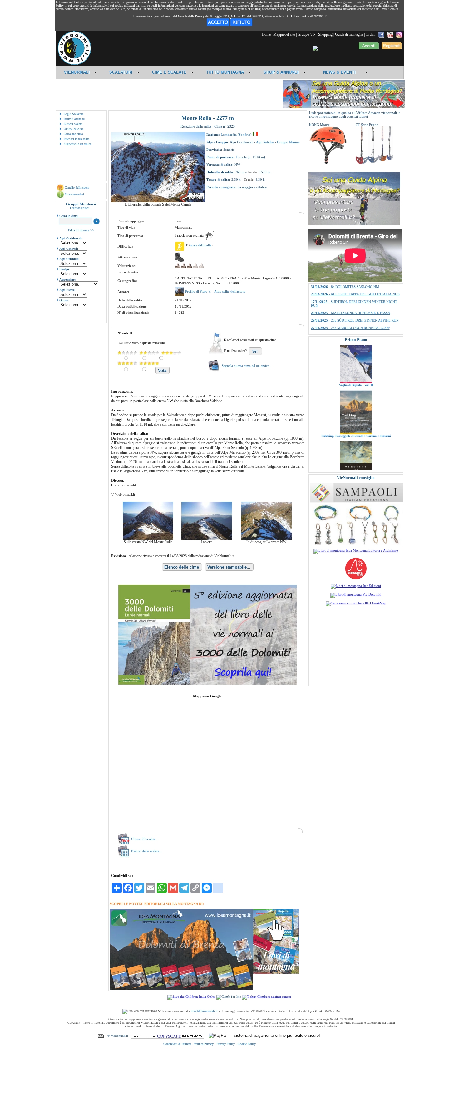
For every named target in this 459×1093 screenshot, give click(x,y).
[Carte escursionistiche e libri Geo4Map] (356, 603)
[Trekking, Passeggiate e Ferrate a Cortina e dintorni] (356, 401)
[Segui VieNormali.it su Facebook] (381, 34)
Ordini (370, 34)
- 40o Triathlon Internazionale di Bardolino (351, 298)
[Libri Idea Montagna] (181, 988)
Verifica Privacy (204, 1044)
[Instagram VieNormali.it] (399, 34)
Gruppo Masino (288, 142)
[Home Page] (74, 64)
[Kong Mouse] (328, 163)
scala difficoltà (200, 245)
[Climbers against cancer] (266, 996)
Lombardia (229, 134)
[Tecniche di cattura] (356, 452)
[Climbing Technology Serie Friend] (374, 163)
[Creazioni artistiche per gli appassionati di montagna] (356, 543)
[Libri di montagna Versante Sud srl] (355, 579)
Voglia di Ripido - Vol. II (356, 353)
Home (266, 34)
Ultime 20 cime (73, 128)
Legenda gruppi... (81, 207)
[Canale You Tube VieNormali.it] (390, 34)
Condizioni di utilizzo (177, 1044)
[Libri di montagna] (276, 972)
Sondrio (244, 134)
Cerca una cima (73, 133)
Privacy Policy (225, 1044)
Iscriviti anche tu (74, 119)
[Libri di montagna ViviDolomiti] (355, 594)
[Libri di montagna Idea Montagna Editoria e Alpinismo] (355, 550)
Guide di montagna (349, 34)
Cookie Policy (247, 1044)
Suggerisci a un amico (77, 143)
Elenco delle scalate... (146, 851)
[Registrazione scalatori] (392, 48)
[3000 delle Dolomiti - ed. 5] (207, 683)
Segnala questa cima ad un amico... (247, 365)
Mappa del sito (284, 34)
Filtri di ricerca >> (81, 230)
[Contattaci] (101, 1035)
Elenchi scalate (73, 124)
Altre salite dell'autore (229, 291)
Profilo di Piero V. (198, 291)
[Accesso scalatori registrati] (369, 48)
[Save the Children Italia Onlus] (191, 996)
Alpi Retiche (265, 142)
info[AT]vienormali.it (204, 1011)
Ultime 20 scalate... (145, 839)
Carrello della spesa (77, 187)
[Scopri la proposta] (354, 224)
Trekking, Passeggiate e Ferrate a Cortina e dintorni (356, 404)
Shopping (325, 34)
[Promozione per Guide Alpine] (344, 107)
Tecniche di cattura (356, 454)
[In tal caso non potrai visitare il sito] (241, 25)
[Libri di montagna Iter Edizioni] (356, 586)
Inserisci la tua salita (76, 138)
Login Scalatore (73, 114)
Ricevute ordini (74, 194)
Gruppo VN (307, 34)
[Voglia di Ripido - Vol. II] (356, 350)
